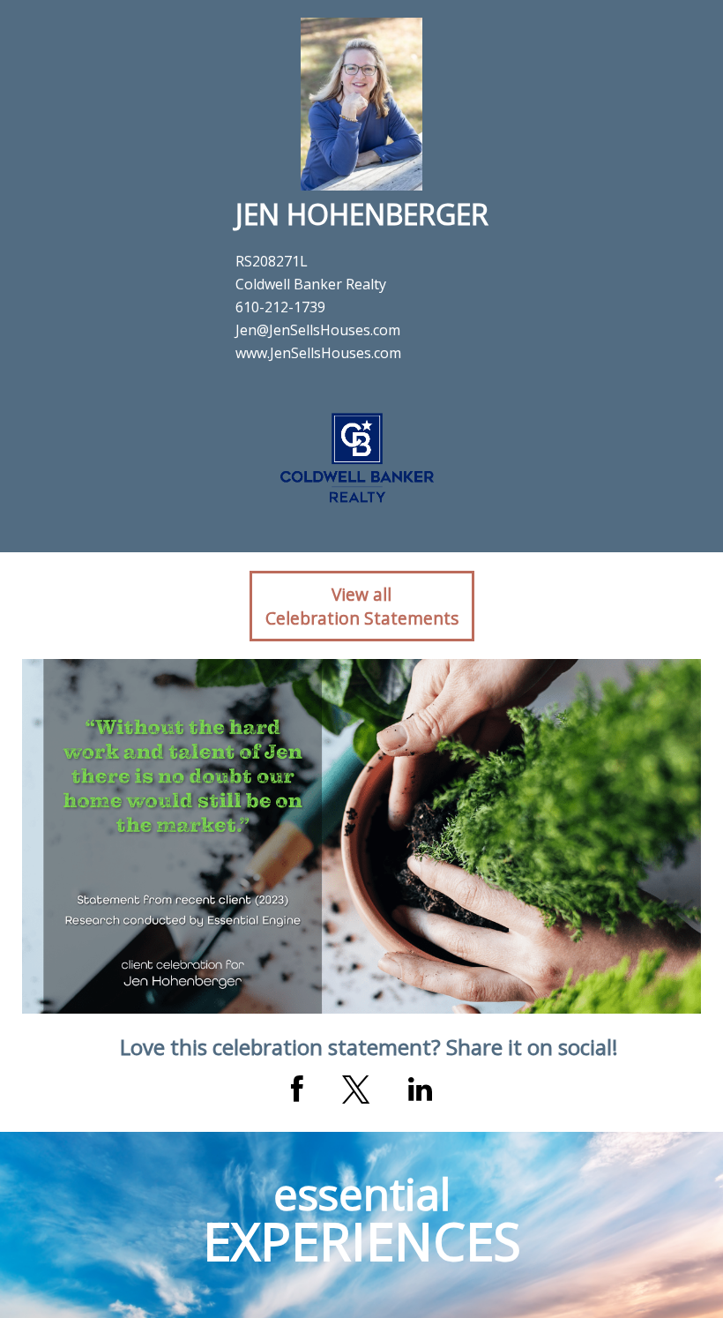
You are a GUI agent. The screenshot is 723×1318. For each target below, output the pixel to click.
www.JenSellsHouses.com (318, 353)
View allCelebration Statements (361, 606)
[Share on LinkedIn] (420, 1089)
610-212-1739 (280, 307)
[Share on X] (355, 1089)
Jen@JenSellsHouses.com (317, 330)
